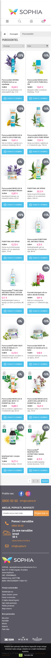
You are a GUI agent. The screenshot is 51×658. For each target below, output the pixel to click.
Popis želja (5, 629)
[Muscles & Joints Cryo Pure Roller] (38, 63)
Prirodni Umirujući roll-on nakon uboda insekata (37, 294)
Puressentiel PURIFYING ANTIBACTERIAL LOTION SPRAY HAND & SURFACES (12, 293)
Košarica (5, 626)
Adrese (4, 624)
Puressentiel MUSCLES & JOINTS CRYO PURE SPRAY (38, 136)
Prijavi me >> (41, 513)
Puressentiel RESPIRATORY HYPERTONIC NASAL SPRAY (35, 453)
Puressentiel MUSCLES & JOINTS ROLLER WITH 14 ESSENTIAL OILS (37, 401)
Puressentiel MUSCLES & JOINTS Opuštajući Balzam (12, 189)
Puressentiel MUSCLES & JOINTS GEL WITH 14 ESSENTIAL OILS (12, 401)
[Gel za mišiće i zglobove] (12, 382)
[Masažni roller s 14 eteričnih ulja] (38, 382)
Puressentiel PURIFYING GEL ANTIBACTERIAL (37, 240)
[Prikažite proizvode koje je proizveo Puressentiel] (37, 639)
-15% (46, 215)
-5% (20, 321)
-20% (20, 55)
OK (21, 655)
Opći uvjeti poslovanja (9, 603)
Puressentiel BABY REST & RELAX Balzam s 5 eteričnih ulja (12, 348)
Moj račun (5, 618)
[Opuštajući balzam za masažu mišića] (12, 169)
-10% (46, 55)
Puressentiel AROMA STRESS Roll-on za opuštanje (10, 82)
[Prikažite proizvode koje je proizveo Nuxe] (23, 639)
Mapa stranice (7, 609)
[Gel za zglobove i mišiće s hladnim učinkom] (12, 116)
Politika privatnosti (8, 606)
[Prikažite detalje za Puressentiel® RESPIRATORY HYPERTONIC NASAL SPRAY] (38, 435)
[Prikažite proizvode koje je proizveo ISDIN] (9, 639)
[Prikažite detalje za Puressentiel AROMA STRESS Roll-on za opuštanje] (12, 63)
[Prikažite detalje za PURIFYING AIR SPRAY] (38, 169)
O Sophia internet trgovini (10, 600)
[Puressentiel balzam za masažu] (38, 329)
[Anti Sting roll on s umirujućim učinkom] (38, 276)
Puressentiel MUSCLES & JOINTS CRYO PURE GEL (12, 136)
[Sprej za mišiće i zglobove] (38, 116)
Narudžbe (5, 621)
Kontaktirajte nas (7, 592)
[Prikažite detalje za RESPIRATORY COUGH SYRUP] (12, 435)
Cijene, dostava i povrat (9, 595)
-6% (20, 161)
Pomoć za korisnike (8, 597)
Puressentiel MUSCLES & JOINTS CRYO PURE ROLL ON (37, 82)
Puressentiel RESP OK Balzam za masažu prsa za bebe (37, 348)
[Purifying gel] (38, 222)
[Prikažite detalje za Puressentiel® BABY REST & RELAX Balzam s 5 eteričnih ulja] (12, 329)
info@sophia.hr (28, 500)
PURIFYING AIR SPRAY (36, 188)
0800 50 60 (18, 525)
